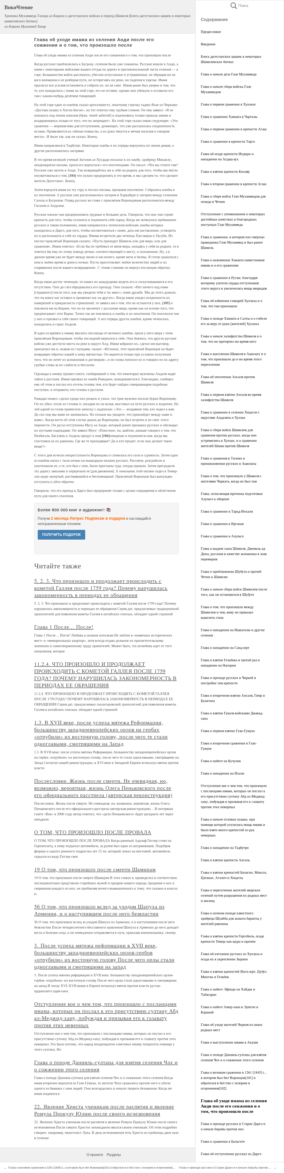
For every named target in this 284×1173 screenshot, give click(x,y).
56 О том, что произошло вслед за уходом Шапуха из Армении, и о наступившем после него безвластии (99, 910)
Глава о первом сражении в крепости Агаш (233, 129)
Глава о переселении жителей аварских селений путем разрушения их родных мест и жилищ (234, 895)
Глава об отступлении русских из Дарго (231, 1153)
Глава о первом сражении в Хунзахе (228, 104)
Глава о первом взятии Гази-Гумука (228, 730)
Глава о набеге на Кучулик (221, 760)
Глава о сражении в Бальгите (223, 1141)
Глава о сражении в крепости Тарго (228, 141)
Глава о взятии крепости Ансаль (225, 860)
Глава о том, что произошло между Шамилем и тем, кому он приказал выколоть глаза (227, 612)
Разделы (114, 1155)
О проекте (95, 1155)
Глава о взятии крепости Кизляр (225, 171)
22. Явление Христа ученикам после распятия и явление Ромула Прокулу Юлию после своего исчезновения (104, 1110)
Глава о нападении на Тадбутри (225, 847)
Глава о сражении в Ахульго (222, 536)
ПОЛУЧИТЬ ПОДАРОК (61, 535)
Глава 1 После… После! (63, 626)
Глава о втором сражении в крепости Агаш (233, 183)
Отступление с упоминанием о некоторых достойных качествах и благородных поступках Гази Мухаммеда (233, 219)
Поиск (239, 6)
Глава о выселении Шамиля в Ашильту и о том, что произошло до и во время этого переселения (233, 359)
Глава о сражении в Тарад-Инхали (227, 511)
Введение (208, 44)
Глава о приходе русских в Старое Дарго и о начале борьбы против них (226, 1167)
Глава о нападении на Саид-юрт (225, 647)
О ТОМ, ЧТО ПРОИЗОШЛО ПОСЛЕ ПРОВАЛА (92, 832)
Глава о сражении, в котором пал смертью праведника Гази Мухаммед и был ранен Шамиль (232, 242)
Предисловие (211, 31)
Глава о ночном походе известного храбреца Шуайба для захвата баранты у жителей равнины (231, 918)
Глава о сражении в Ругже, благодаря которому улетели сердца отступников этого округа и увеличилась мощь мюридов (234, 282)
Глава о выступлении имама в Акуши (229, 1042)
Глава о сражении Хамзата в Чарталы (229, 116)
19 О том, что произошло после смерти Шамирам (95, 869)
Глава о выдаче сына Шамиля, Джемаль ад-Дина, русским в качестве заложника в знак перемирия (234, 553)
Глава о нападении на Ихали (222, 773)
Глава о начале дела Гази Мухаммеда (228, 74)
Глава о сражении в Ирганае (222, 523)
